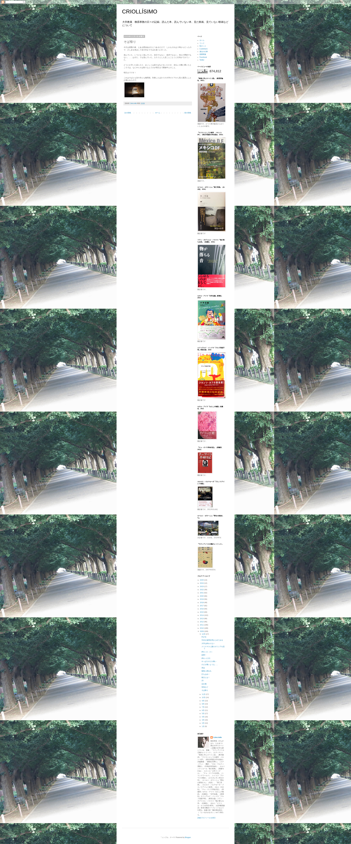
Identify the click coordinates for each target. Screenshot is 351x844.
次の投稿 (127, 113)
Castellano (203, 49)
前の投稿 (187, 113)
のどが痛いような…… (210, 665)
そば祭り (205, 690)
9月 (203, 701)
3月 (203, 720)
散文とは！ (206, 677)
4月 (203, 717)
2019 (202, 599)
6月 (203, 710)
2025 (202, 580)
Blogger (188, 837)
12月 (204, 634)
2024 (202, 583)
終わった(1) (206, 658)
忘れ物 (204, 684)
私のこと (202, 46)
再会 (203, 668)
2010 (202, 628)
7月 (203, 707)
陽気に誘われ (206, 671)
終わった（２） (207, 652)
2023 (202, 586)
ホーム (157, 113)
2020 (202, 596)
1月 (203, 726)
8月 (203, 704)
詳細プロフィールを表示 (206, 818)
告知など (205, 687)
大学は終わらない (208, 643)
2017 (202, 606)
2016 (202, 609)
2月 (203, 723)
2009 (202, 631)
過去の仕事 (203, 52)
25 (202, 681)
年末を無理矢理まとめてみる (212, 640)
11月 (204, 694)
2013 (202, 619)
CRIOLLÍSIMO (139, 12)
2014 (202, 615)
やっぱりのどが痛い (209, 661)
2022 (202, 590)
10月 (204, 697)
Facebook (203, 57)
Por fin (204, 637)
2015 (202, 612)
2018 (202, 603)
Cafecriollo (217, 737)
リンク (201, 43)
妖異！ (204, 655)
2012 (202, 622)
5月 (203, 713)
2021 (202, 593)
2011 (202, 625)
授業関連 (202, 54)
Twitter (201, 60)
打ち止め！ (206, 674)
